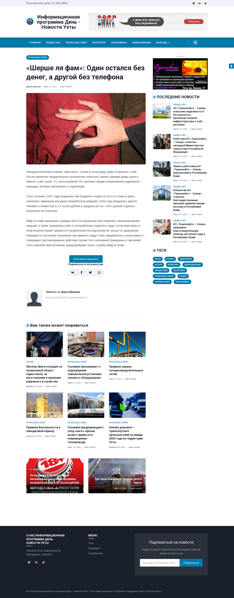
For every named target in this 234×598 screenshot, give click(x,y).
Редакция (94, 548)
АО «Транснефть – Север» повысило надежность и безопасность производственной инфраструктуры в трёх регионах (189, 116)
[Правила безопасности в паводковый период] (44, 405)
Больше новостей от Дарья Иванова (66, 297)
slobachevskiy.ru (153, 591)
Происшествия (76, 42)
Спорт (183, 276)
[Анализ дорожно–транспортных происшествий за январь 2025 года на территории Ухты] (127, 405)
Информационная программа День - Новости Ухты (61, 591)
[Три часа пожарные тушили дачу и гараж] (117, 475)
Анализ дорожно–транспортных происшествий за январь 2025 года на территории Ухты (126, 435)
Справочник (162, 282)
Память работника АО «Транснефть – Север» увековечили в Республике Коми (190, 171)
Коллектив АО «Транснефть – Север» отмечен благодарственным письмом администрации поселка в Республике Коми (189, 200)
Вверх (201, 591)
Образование (141, 42)
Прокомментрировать (86, 259)
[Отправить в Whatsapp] (99, 272)
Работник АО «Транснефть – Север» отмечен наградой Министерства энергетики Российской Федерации (190, 145)
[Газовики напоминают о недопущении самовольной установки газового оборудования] (86, 344)
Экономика (119, 42)
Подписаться (191, 562)
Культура (173, 264)
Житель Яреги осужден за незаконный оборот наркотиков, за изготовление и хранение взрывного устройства (44, 374)
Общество (53, 42)
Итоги (158, 264)
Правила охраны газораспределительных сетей (126, 370)
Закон (30, 362)
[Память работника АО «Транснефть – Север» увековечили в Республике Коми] (163, 171)
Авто (158, 259)
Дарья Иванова (33, 86)
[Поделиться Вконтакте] (72, 272)
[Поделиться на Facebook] (81, 272)
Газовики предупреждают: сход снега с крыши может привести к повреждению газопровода (86, 435)
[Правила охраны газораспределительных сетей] (127, 344)
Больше (161, 42)
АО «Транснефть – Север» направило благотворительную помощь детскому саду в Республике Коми (189, 231)
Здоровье (186, 259)
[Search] (195, 42)
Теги (91, 543)
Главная (35, 42)
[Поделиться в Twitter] (90, 272)
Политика (99, 42)
